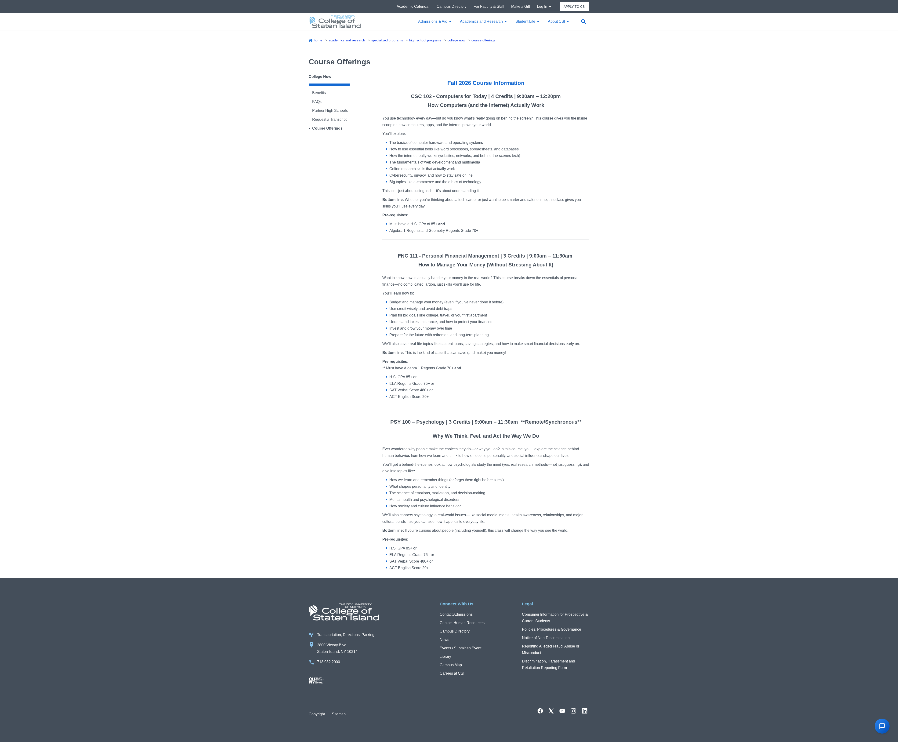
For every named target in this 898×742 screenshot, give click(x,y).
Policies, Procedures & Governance (551, 629)
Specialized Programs (387, 40)
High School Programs (425, 40)
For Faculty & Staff (489, 6)
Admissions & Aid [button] (432, 21)
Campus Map (451, 665)
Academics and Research (347, 40)
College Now (456, 40)
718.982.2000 (328, 662)
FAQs (317, 102)
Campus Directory (452, 6)
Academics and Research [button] (481, 21)
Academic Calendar (413, 6)
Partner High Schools (330, 111)
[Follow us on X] (551, 711)
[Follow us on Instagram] (573, 711)
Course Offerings (483, 40)
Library (445, 656)
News (444, 640)
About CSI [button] (556, 21)
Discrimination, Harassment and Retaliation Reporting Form (548, 664)
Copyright (317, 714)
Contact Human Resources (462, 623)
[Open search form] (583, 21)
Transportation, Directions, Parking (345, 635)
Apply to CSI (575, 6)
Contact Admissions (456, 614)
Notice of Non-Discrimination (546, 638)
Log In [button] (542, 6)
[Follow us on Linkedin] (584, 711)
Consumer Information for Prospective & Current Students (555, 617)
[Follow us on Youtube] (562, 711)
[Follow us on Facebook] (540, 711)
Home (318, 40)
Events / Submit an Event (460, 648)
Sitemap (339, 714)
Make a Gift (520, 6)
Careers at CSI (452, 673)
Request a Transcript (329, 119)
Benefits (319, 93)
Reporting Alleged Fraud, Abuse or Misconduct (550, 649)
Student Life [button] (525, 21)
